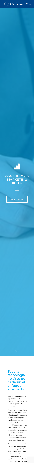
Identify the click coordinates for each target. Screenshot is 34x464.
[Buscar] (26, 4)
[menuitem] (26, 4)
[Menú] (30, 4)
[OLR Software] (14, 4)
